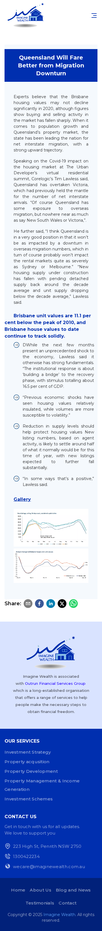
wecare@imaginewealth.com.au (49, 866)
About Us (40, 890)
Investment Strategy (28, 752)
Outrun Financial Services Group (55, 683)
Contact (67, 903)
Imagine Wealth (59, 914)
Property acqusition (27, 761)
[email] (28, 603)
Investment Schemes (29, 799)
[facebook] (39, 603)
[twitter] (62, 603)
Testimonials (40, 903)
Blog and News (73, 890)
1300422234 (26, 856)
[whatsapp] (73, 603)
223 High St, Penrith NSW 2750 (47, 846)
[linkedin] (50, 603)
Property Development (31, 771)
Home (18, 890)
